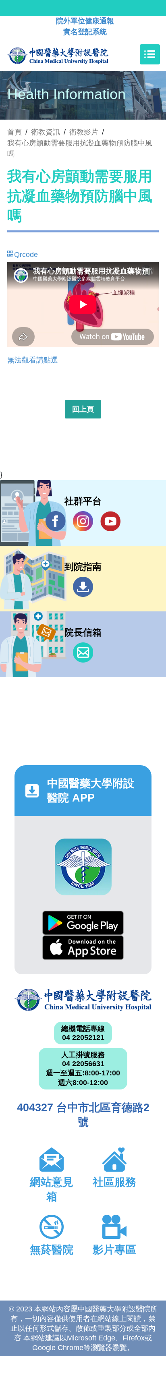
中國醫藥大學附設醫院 (83, 1000)
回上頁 (83, 409)
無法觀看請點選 (32, 360)
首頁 (14, 132)
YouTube (110, 521)
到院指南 (83, 587)
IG (83, 521)
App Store (83, 947)
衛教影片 (83, 132)
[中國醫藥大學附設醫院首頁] (70, 54)
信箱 (83, 652)
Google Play (83, 923)
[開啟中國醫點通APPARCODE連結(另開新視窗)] (83, 867)
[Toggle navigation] (150, 54)
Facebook (56, 521)
